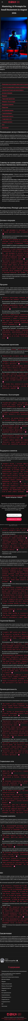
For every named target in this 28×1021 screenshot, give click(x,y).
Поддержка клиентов (7, 104)
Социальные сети (6, 119)
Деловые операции (7, 93)
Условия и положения (14, 525)
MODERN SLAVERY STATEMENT (10, 1019)
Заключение (5, 127)
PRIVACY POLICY (13, 1018)
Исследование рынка (7, 110)
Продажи (4, 96)
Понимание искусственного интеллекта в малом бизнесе (14, 971)
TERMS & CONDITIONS (21, 1018)
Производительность (7, 116)
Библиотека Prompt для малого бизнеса (13, 90)
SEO (3, 124)
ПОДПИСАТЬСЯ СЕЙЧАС (14, 519)
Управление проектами (8, 98)
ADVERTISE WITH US (5, 1018)
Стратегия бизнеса (7, 113)
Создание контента (7, 122)
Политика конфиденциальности (22, 524)
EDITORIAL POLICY (20, 1019)
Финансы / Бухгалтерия (8, 101)
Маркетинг (5, 107)
